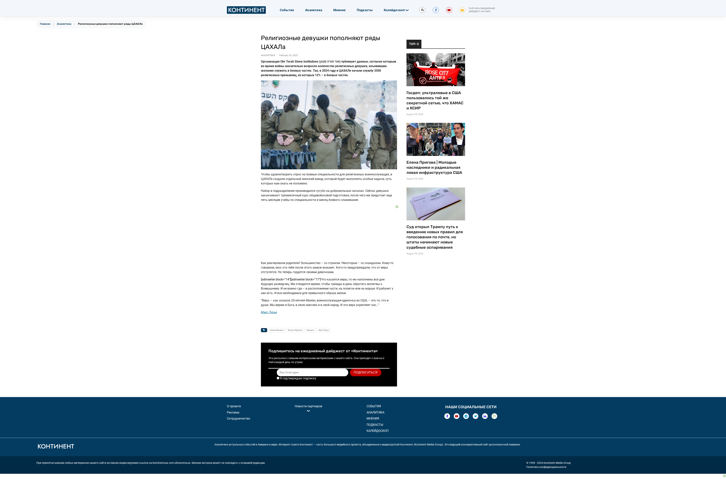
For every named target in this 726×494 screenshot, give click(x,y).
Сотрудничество (238, 418)
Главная (45, 24)
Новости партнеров (308, 406)
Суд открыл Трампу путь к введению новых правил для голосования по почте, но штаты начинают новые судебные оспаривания (434, 237)
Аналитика (313, 10)
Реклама (233, 412)
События (287, 10)
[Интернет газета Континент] (55, 447)
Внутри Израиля (295, 330)
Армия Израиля (277, 330)
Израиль (310, 330)
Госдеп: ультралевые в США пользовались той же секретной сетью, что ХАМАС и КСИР (434, 100)
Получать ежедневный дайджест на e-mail (482, 10)
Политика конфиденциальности (546, 466)
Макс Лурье (324, 330)
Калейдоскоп (394, 10)
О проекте (234, 406)
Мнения (339, 10)
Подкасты (365, 10)
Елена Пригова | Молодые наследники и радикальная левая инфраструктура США (434, 167)
